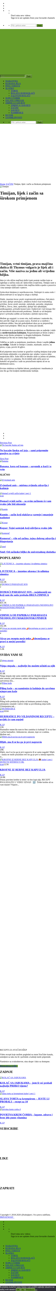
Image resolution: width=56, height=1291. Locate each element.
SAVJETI (15, 110)
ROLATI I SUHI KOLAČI (23, 93)
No (23, 1290)
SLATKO (9, 88)
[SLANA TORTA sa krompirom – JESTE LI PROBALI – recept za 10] (17, 1093)
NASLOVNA (11, 81)
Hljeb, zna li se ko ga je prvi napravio (21, 742)
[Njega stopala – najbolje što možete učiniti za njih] (6, 660)
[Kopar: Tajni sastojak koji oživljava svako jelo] (4, 523)
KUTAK (9, 115)
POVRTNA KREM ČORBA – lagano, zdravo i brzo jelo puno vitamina (26, 1116)
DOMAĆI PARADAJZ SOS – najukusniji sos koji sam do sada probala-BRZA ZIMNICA (25, 593)
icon (2, 496)
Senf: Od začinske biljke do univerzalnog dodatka (28, 551)
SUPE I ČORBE (12, 98)
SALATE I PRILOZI (14, 100)
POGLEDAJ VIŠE (9, 1066)
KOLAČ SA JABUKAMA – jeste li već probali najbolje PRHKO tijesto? (26, 1084)
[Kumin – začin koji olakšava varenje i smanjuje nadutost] (4, 509)
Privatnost (30, 1290)
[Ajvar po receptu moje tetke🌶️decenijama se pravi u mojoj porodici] (28, 631)
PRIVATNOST (7, 1217)
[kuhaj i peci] (28, 58)
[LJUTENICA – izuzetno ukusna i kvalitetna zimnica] (23, 563)
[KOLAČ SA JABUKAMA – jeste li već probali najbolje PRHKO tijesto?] (13, 1077)
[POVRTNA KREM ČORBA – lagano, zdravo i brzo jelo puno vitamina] (10, 1109)
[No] (36, 1290)
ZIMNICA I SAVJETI (15, 103)
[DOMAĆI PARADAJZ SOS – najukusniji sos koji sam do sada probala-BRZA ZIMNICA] (14, 584)
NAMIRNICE (17, 112)
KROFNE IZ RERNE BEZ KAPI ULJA (22, 769)
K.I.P (2, 579)
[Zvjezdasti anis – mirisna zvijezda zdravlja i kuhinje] (7, 480)
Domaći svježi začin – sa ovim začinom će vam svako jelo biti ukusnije (25, 502)
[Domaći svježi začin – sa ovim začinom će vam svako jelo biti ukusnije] (15, 493)
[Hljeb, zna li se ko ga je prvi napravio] (17, 737)
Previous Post (6, 443)
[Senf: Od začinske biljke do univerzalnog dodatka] (3, 546)
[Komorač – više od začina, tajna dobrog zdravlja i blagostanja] (5, 533)
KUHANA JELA (13, 83)
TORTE (14, 91)
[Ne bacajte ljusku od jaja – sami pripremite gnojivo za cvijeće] (11, 445)
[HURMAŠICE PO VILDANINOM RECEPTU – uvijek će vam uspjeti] (7, 709)
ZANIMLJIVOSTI (13, 117)
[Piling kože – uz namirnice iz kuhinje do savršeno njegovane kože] (6, 683)
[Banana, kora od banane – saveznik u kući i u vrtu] (4, 461)
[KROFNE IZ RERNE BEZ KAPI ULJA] (28, 762)
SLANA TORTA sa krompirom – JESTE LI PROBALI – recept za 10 (24, 1100)
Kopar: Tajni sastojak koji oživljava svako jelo (26, 528)
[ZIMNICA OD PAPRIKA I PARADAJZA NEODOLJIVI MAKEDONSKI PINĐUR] (28, 607)
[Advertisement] (28, 154)
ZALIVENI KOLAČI (20, 95)
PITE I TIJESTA (12, 86)
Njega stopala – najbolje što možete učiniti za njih (27, 665)
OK (18, 1290)
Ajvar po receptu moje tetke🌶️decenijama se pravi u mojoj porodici (24, 640)
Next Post (4, 458)
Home (2, 184)
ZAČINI (14, 108)
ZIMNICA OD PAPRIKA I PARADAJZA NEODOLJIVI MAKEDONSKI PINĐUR (23, 616)
